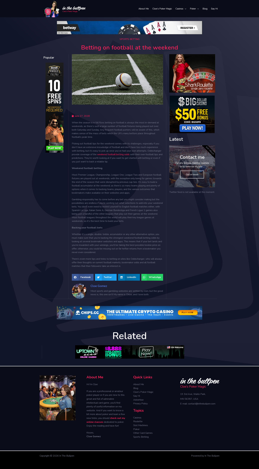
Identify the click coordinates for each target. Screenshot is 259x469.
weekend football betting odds (113, 154)
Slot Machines (140, 425)
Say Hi (136, 396)
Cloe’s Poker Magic (143, 392)
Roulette (138, 421)
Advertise (138, 399)
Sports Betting (130, 39)
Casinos (137, 417)
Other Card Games (143, 433)
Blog (135, 388)
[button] (83, 277)
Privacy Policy (140, 403)
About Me (138, 384)
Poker (136, 429)
